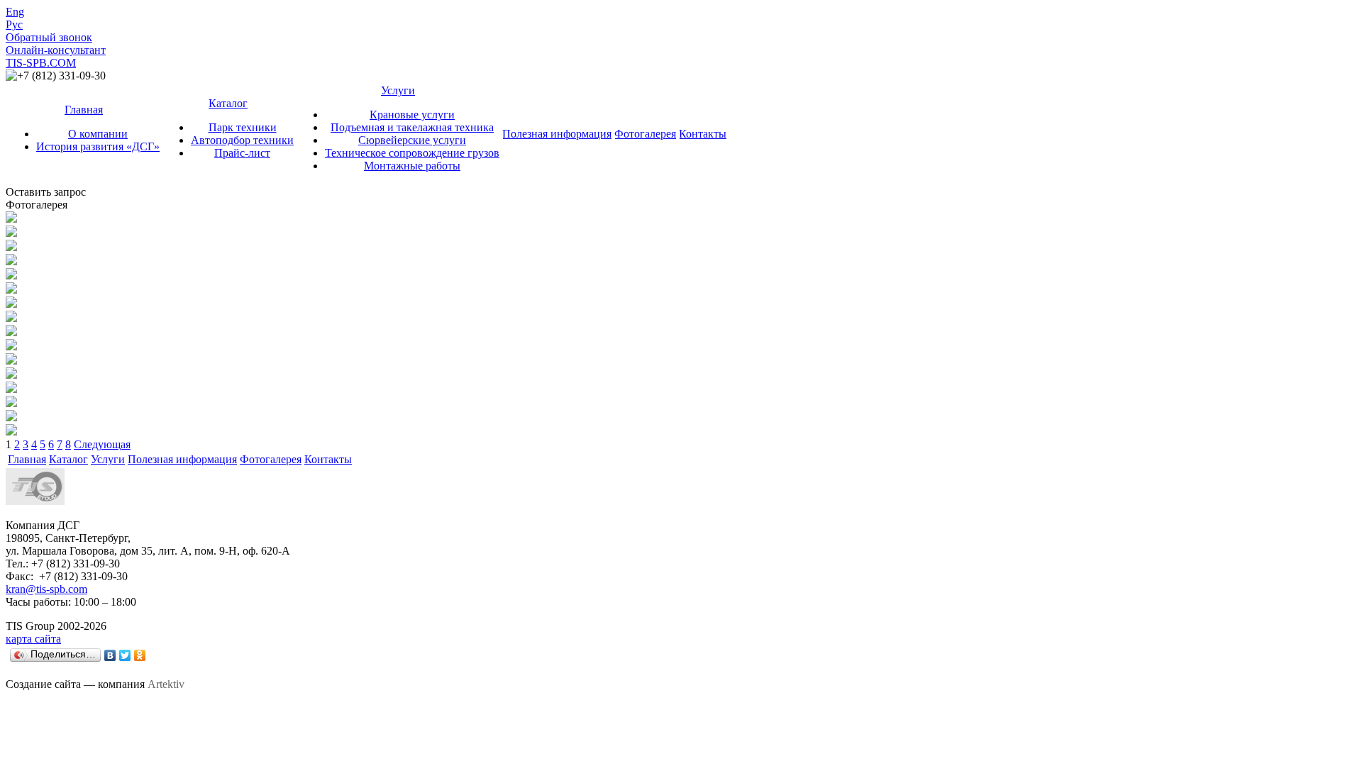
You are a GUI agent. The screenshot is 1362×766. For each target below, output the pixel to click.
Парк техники (243, 127)
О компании (98, 134)
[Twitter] (125, 655)
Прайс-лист (242, 153)
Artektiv (166, 684)
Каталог (228, 103)
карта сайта (33, 639)
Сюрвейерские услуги (412, 140)
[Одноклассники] (140, 655)
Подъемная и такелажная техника (412, 127)
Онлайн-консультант (56, 50)
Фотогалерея (645, 134)
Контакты (702, 134)
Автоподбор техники (242, 140)
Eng (15, 12)
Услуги (398, 90)
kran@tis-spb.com (46, 589)
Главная (84, 110)
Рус (14, 24)
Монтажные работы (412, 166)
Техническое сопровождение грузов (412, 153)
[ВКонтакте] (110, 655)
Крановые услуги (412, 115)
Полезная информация (556, 134)
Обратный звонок (49, 37)
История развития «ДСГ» (98, 146)
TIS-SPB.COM (41, 63)
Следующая (102, 444)
